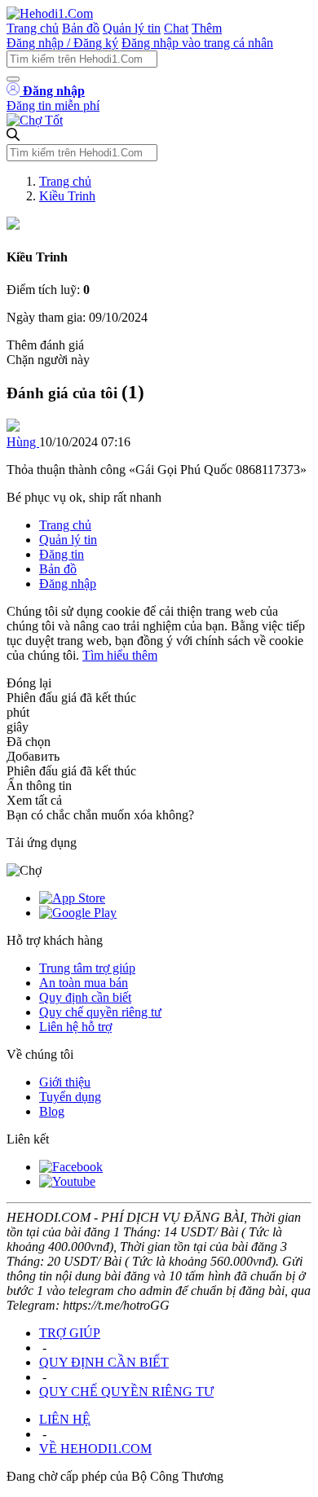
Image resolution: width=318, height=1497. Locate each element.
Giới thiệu (65, 1082)
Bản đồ (80, 28)
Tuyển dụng (70, 1097)
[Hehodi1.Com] (50, 13)
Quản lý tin (132, 28)
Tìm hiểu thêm (119, 655)
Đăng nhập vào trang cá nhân (197, 43)
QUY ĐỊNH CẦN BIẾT (104, 1362)
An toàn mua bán (83, 983)
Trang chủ (33, 28)
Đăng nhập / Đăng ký (62, 43)
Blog (51, 1111)
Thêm (207, 28)
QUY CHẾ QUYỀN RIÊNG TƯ (126, 1391)
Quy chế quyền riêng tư (100, 1012)
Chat (176, 28)
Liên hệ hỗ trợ (75, 1027)
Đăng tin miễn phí (53, 105)
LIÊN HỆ (65, 1419)
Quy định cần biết (85, 997)
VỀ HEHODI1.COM (95, 1448)
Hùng (23, 442)
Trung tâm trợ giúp (87, 968)
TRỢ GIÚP (69, 1333)
